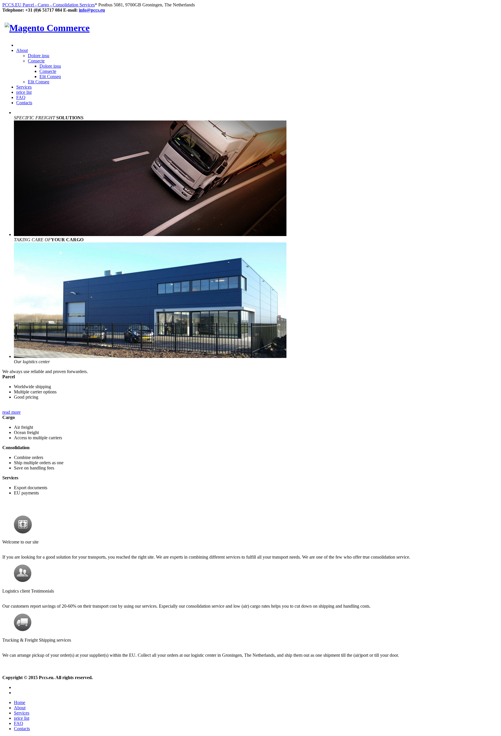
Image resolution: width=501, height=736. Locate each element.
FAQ (21, 97)
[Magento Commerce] (47, 28)
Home (19, 702)
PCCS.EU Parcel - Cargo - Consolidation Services (48, 4)
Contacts (24, 102)
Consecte (36, 60)
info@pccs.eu (92, 10)
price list (24, 92)
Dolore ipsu (38, 55)
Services (24, 86)
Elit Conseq (50, 76)
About (22, 50)
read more (11, 412)
